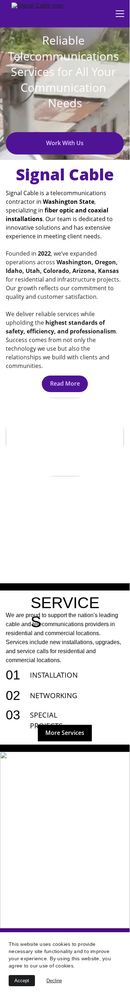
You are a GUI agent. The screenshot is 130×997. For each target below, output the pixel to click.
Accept (21, 980)
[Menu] (120, 13)
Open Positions (65, 917)
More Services (64, 733)
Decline (54, 980)
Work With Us (65, 143)
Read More (65, 383)
